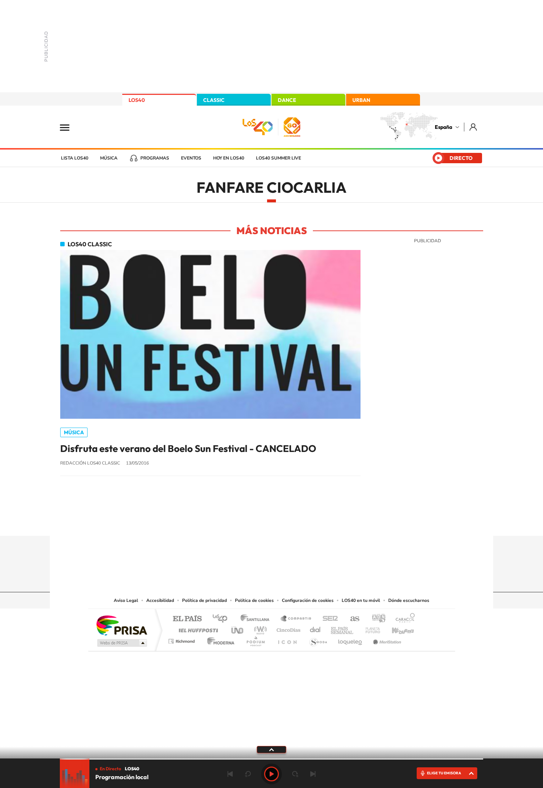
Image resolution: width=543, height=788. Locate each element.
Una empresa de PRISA (121, 624)
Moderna (218, 639)
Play (271, 774)
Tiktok (242, 521)
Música (108, 158)
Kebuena (396, 628)
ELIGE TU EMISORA (444, 773)
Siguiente (312, 774)
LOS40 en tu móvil (361, 600)
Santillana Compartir (296, 619)
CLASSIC (214, 100)
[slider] (271, 759)
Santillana (257, 619)
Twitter (271, 521)
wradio (259, 628)
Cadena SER (328, 619)
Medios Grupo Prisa (121, 642)
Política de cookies (254, 600)
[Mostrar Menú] (69, 127)
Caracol (403, 619)
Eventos (191, 158)
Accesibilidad (160, 600)
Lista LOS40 (74, 158)
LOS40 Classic (90, 244)
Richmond (182, 639)
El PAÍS (187, 619)
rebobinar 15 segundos (247, 774)
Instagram (227, 521)
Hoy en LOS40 (228, 158)
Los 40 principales (222, 619)
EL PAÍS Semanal (342, 628)
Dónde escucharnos (408, 600)
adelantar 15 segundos (295, 774)
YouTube (257, 521)
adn (376, 619)
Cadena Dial (315, 628)
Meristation (386, 639)
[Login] (473, 126)
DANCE (287, 100)
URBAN (361, 100)
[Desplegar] (271, 749)
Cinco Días (287, 628)
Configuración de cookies (308, 600)
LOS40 (137, 100)
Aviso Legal (126, 600)
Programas (154, 158)
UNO (237, 628)
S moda (318, 639)
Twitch (301, 521)
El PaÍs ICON (287, 639)
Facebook (286, 521)
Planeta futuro (370, 628)
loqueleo (350, 639)
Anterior (230, 774)
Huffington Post (197, 628)
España (443, 127)
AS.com (351, 619)
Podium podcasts (255, 639)
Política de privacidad (204, 600)
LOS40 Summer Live (278, 158)
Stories (316, 521)
